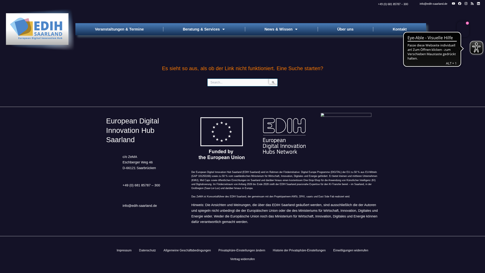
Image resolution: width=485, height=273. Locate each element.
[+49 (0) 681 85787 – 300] (373, 4)
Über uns (345, 29)
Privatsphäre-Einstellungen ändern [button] (241, 250)
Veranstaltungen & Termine (119, 29)
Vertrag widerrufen (242, 259)
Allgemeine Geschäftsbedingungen (187, 250)
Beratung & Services (201, 29)
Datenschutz (147, 250)
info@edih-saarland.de (433, 3)
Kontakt (400, 29)
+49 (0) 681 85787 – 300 (393, 4)
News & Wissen (278, 29)
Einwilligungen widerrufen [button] (350, 250)
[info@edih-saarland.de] (414, 3)
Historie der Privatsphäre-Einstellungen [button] (299, 250)
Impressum (124, 250)
